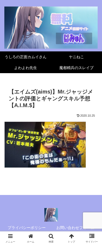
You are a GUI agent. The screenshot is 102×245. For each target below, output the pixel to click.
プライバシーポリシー (27, 227)
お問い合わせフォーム (75, 227)
